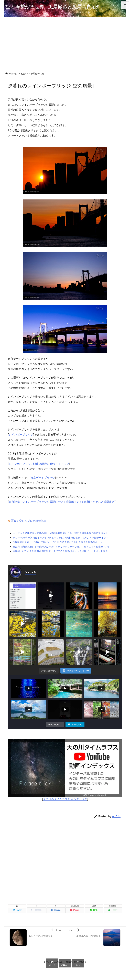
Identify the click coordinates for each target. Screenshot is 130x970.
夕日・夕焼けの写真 (34, 73)
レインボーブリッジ (21, 434)
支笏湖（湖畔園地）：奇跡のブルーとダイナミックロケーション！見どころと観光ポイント (61, 546)
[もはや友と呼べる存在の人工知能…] (22, 595)
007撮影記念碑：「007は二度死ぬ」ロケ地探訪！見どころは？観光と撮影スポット (57, 542)
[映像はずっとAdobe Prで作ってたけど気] (107, 652)
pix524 (116, 816)
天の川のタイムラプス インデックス (65, 799)
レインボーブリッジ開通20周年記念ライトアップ (39, 463)
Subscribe (77, 724)
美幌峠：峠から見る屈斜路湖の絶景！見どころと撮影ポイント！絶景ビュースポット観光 (60, 551)
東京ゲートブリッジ (42, 477)
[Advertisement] (65, 42)
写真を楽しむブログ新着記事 (28, 520)
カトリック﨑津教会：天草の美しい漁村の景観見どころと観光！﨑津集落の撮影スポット (60, 533)
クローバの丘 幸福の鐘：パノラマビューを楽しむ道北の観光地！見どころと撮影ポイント (60, 537)
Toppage (12, 73)
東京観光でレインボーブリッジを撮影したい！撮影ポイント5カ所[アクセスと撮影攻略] (62, 501)
